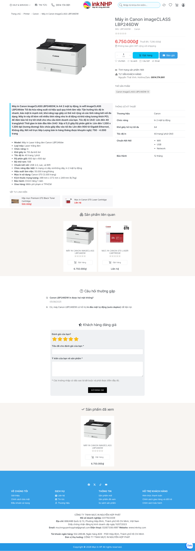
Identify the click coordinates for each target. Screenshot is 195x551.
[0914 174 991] (53, 5)
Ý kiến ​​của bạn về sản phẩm (66, 358)
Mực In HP (97, 547)
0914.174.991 (158, 77)
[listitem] (61, 56)
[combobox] (139, 5)
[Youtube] (106, 485)
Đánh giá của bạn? (61, 334)
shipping (152, 46)
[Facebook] (89, 485)
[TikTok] (100, 485)
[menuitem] (132, 92)
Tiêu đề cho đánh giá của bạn (67, 346)
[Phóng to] (61, 56)
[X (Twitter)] (95, 485)
